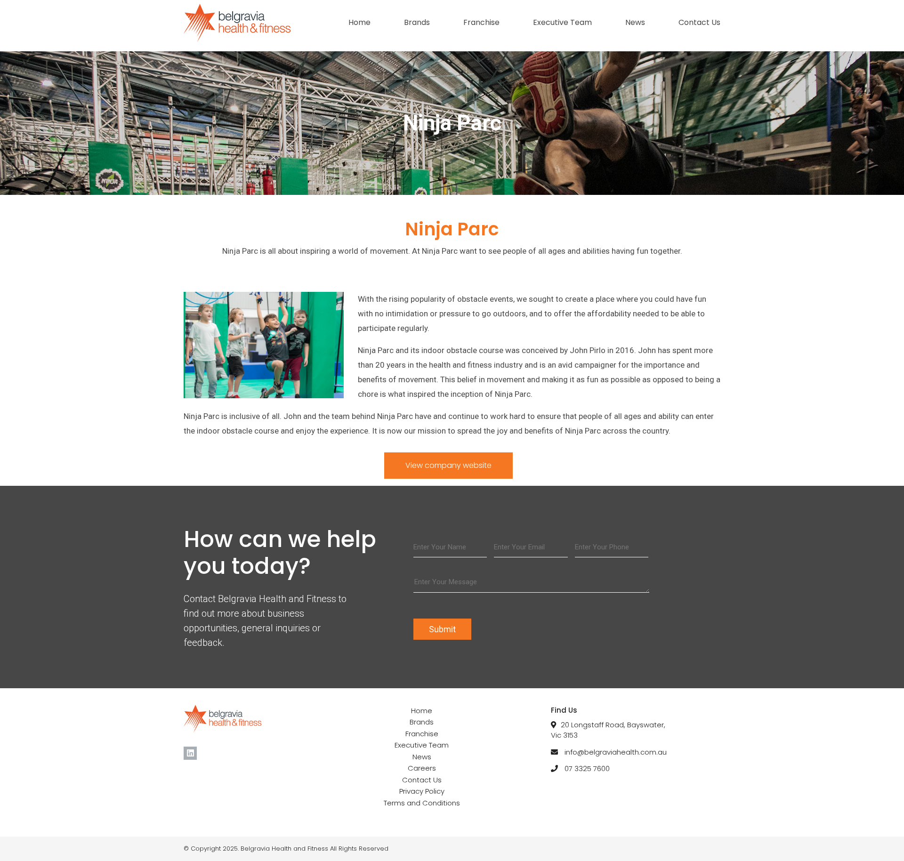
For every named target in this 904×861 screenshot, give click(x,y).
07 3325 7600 (587, 768)
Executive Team (562, 22)
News (635, 22)
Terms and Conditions (422, 803)
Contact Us (699, 22)
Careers (422, 768)
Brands (417, 22)
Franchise (481, 22)
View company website (448, 465)
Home (359, 22)
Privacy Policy (421, 791)
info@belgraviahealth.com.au (616, 752)
